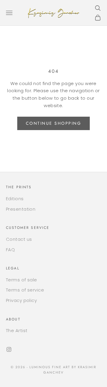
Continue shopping (53, 123)
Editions (15, 198)
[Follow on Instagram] (9, 349)
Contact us (19, 239)
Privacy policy (21, 300)
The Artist (17, 330)
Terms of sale (21, 280)
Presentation (20, 209)
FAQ (10, 249)
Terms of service (25, 290)
